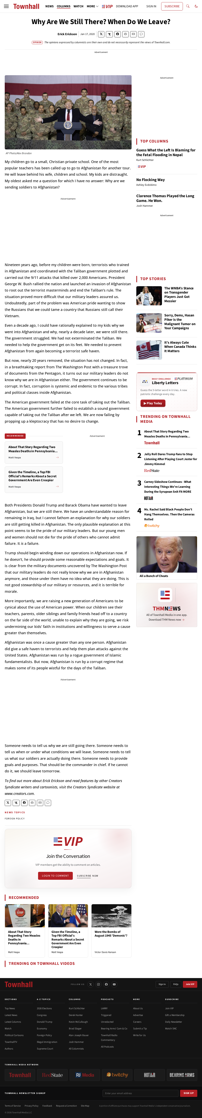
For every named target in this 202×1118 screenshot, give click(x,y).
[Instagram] (98, 984)
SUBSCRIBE (172, 6)
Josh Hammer (76, 1042)
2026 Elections (44, 1008)
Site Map (85, 1106)
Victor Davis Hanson (105, 952)
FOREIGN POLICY (15, 818)
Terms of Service (13, 1106)
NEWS (49, 6)
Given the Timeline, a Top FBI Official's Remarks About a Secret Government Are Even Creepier (67, 939)
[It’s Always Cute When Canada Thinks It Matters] (149, 350)
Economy (42, 1028)
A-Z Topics (44, 999)
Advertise (138, 1015)
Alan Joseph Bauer (79, 1035)
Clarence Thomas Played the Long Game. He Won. (165, 198)
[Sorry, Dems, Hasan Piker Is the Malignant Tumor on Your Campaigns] (149, 323)
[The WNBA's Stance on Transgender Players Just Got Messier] (149, 296)
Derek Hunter (76, 1015)
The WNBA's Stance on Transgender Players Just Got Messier (179, 295)
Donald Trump (44, 1022)
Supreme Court (45, 1048)
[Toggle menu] (6, 6)
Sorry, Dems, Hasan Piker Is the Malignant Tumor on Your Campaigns (179, 322)
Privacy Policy (31, 1106)
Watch (8, 1028)
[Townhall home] (18, 984)
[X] (90, 984)
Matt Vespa (14, 952)
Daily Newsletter (173, 1022)
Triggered (106, 1015)
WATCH (78, 6)
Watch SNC (171, 1028)
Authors (9, 1048)
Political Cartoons (14, 1035)
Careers (137, 1022)
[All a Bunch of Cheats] (167, 554)
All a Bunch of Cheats (154, 576)
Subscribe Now (87, 876)
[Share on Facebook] (117, 34)
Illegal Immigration (47, 1042)
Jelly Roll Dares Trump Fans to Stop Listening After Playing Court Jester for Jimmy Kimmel (170, 459)
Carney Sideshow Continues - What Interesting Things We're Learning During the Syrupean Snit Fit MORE (167, 487)
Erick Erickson (67, 34)
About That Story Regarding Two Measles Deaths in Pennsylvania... (24, 937)
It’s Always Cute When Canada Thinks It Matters (180, 347)
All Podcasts (107, 1047)
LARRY (104, 1008)
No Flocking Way (150, 180)
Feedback (47, 1106)
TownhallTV (11, 1042)
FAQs (175, 984)
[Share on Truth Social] (109, 34)
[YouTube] (114, 984)
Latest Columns (13, 1022)
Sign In (162, 984)
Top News (10, 1008)
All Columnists (76, 1048)
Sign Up (189, 1093)
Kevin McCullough (78, 1022)
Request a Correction (66, 1106)
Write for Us (139, 1035)
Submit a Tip (140, 1028)
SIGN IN (151, 6)
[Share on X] (101, 34)
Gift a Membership (174, 1015)
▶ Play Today (153, 403)
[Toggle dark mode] (196, 6)
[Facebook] (106, 984)
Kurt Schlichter (77, 1008)
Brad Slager (75, 1028)
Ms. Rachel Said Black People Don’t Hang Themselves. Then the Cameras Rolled (169, 514)
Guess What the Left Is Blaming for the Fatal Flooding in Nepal (165, 152)
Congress (42, 1015)
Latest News (11, 1015)
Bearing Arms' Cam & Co (114, 1028)
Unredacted (107, 1022)
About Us (138, 1008)
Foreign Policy (44, 1035)
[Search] (187, 6)
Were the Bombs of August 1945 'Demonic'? (111, 934)
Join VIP (190, 984)
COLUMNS (63, 6)
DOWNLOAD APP (127, 6)
